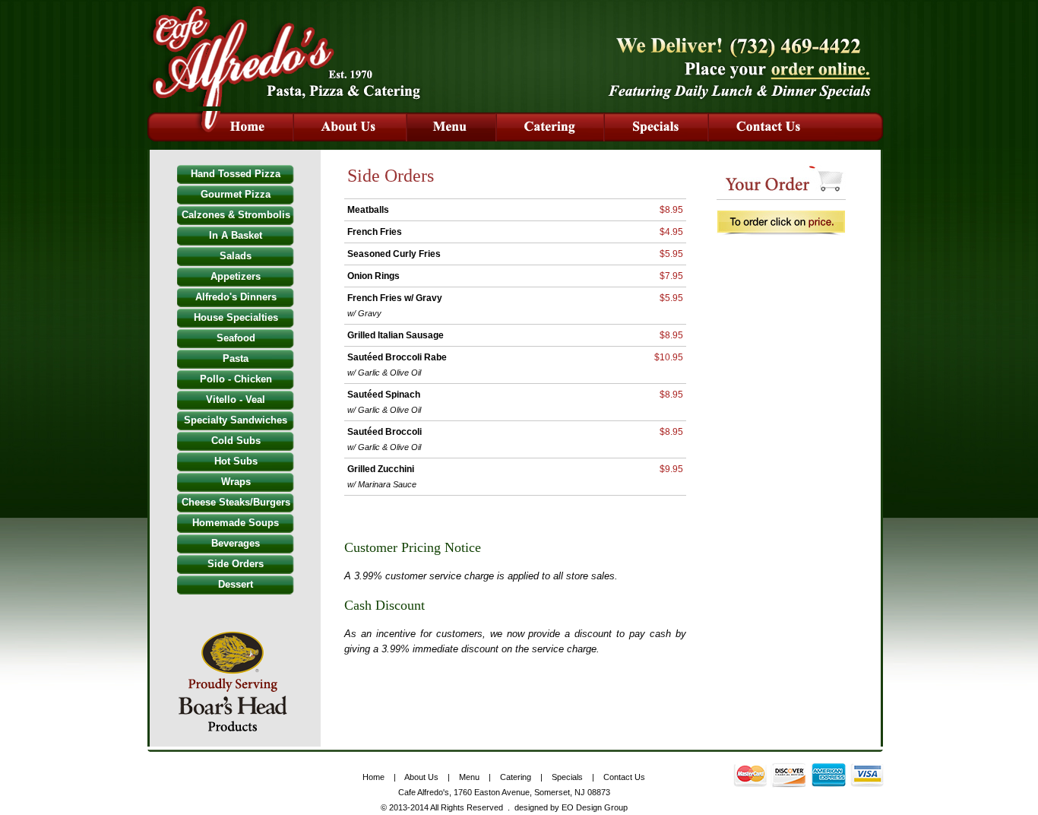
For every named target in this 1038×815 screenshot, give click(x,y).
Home (373, 777)
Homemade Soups (235, 522)
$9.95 (671, 469)
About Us (421, 777)
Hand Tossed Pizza (235, 173)
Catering (515, 777)
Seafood (236, 338)
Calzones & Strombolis (236, 214)
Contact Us (624, 777)
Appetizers (235, 276)
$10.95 (668, 357)
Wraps (236, 481)
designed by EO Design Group (571, 807)
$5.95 (671, 254)
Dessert (235, 584)
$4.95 (671, 232)
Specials (567, 777)
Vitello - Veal (235, 399)
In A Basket (235, 235)
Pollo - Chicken (236, 379)
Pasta (235, 358)
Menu (469, 777)
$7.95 (671, 276)
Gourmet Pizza (236, 194)
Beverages (235, 543)
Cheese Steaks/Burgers (236, 502)
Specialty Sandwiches (235, 420)
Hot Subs (236, 461)
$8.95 (671, 210)
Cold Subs (236, 440)
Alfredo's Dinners (236, 297)
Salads (236, 256)
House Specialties (236, 317)
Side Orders (235, 563)
